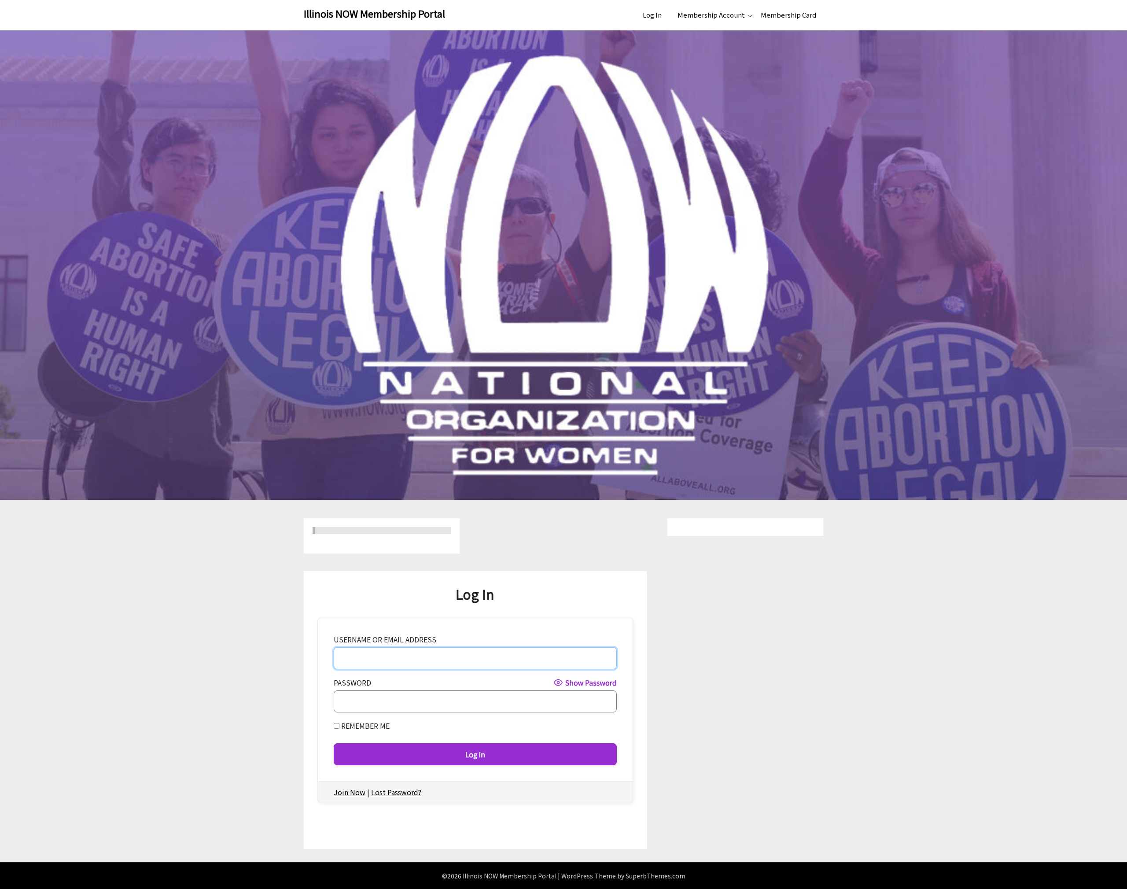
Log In (652, 14)
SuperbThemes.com (655, 875)
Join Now (349, 792)
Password (352, 682)
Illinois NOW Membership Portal (374, 13)
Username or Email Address (385, 639)
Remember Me (364, 725)
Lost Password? (396, 792)
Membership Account (711, 14)
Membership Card (788, 14)
